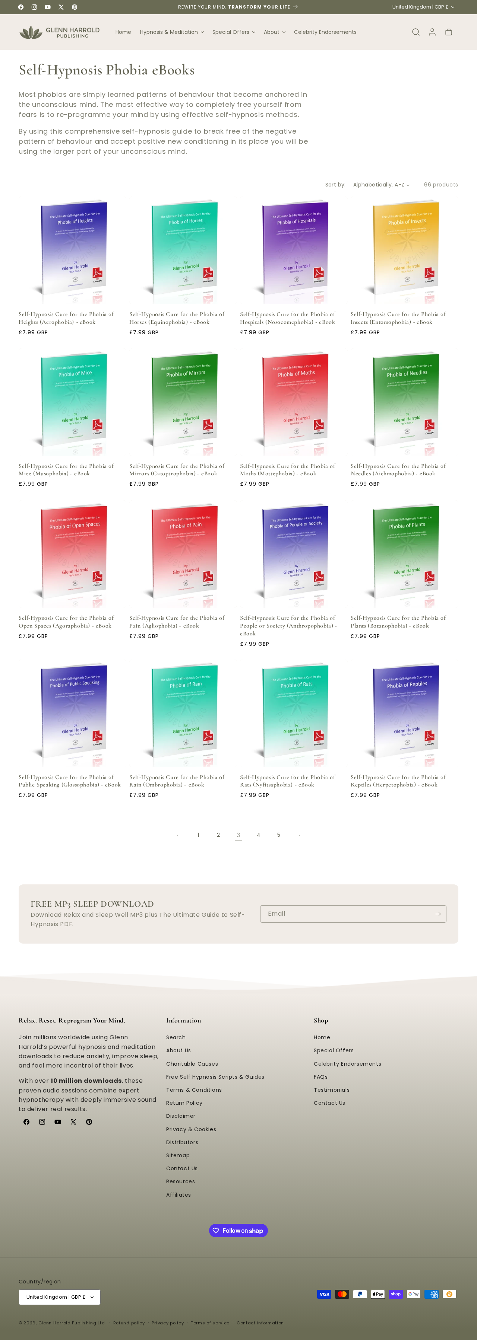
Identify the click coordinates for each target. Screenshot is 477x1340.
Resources (180, 1182)
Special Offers (334, 1051)
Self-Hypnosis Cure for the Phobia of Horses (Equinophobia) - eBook (177, 318)
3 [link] (238, 835)
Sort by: (335, 184)
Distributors (182, 1142)
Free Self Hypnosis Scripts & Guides (215, 1077)
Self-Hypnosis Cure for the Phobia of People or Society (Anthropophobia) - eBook (288, 625)
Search (176, 1037)
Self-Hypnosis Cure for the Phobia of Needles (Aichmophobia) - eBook (398, 470)
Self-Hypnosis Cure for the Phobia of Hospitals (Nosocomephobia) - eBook (287, 318)
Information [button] (183, 1020)
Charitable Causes (192, 1064)
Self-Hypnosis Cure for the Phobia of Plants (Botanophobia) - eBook (398, 621)
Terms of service (210, 1323)
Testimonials (332, 1090)
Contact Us (182, 1168)
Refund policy (129, 1323)
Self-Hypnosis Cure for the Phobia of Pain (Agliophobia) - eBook (177, 621)
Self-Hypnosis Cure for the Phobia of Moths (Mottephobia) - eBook (287, 470)
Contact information (260, 1323)
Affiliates (178, 1195)
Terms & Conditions (194, 1090)
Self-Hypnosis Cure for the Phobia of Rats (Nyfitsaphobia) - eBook (287, 781)
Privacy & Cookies (191, 1129)
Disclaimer (181, 1116)
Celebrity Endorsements (347, 1064)
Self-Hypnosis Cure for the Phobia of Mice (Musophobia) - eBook (66, 470)
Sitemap (178, 1155)
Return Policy (184, 1103)
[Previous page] (178, 835)
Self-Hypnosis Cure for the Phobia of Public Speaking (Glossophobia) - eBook (70, 781)
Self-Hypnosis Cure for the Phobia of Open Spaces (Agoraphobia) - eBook (66, 621)
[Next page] (299, 835)
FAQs (321, 1077)
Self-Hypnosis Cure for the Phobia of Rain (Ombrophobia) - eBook (177, 781)
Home (322, 1037)
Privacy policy (168, 1323)
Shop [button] (321, 1020)
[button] (172, 32)
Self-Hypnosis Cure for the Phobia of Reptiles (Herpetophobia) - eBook (398, 781)
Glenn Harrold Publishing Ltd (71, 1323)
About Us (178, 1051)
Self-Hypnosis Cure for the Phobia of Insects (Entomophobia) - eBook (398, 318)
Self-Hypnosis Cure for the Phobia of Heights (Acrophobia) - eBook (66, 318)
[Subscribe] (438, 914)
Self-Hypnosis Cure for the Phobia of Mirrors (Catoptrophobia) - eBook (177, 470)
